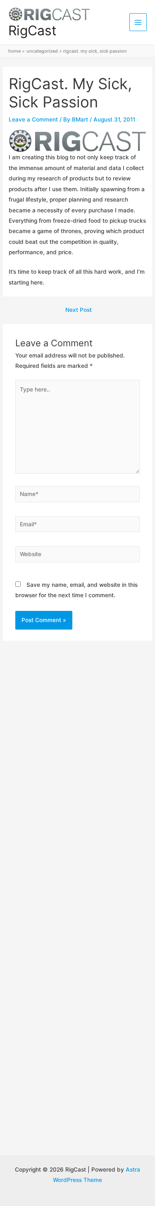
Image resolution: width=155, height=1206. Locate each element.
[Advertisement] (77, 744)
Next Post (78, 310)
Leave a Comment (33, 119)
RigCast (32, 30)
